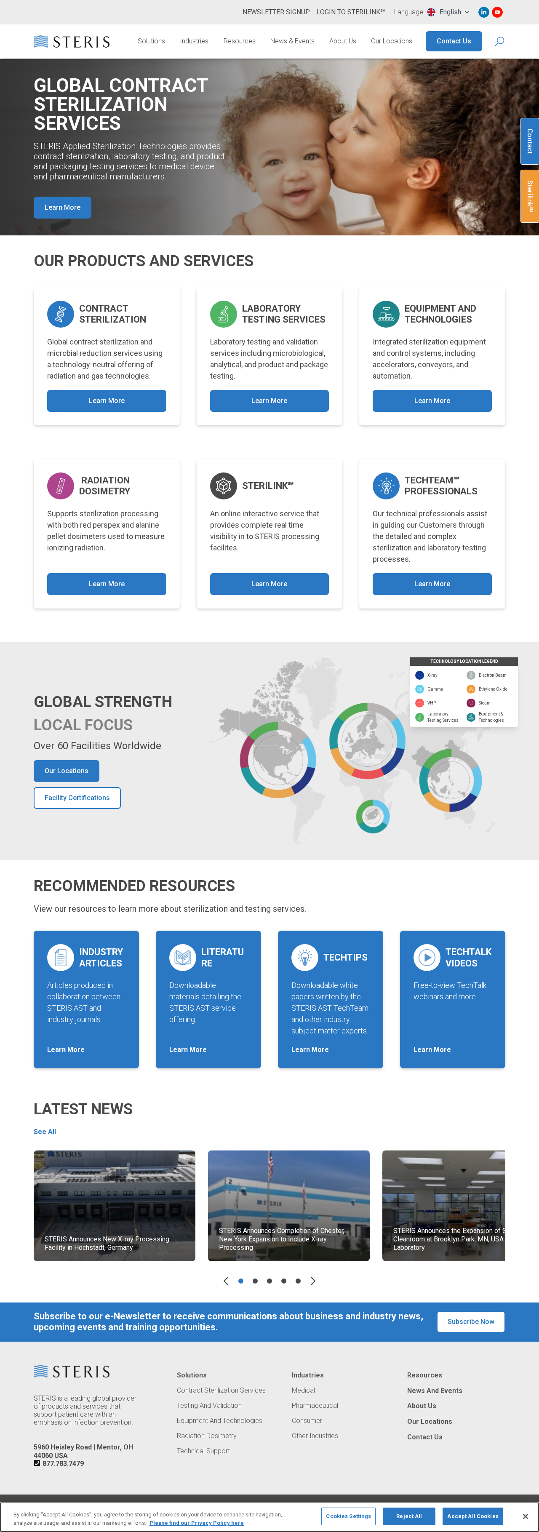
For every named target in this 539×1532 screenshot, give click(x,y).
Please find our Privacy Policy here (196, 1523)
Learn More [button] (62, 207)
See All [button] (45, 1132)
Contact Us (454, 41)
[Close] (525, 1516)
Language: (409, 12)
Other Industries (315, 1436)
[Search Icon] (500, 41)
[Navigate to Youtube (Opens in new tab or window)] (497, 12)
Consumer (307, 1420)
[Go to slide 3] (269, 1281)
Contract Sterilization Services (221, 1390)
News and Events (434, 1391)
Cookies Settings (348, 1516)
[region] (269, 1517)
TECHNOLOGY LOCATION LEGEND (464, 661)
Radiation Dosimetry (207, 1436)
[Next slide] (313, 1281)
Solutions (151, 41)
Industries (194, 41)
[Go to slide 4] (283, 1281)
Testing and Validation (209, 1405)
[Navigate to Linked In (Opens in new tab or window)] (483, 12)
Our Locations (391, 41)
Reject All (409, 1516)
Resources (240, 41)
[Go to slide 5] (298, 1281)
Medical (303, 1390)
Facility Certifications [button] (77, 798)
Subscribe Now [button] (471, 1322)
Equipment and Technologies (219, 1420)
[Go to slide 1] (240, 1281)
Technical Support (203, 1451)
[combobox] (448, 12)
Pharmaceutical (315, 1405)
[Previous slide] (226, 1281)
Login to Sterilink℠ (351, 12)
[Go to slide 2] (255, 1281)
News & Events (292, 41)
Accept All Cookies (472, 1516)
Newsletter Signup (276, 12)
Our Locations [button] (66, 771)
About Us (342, 41)
